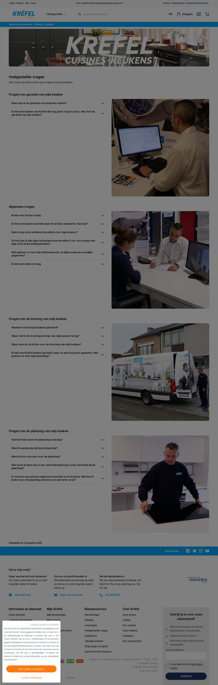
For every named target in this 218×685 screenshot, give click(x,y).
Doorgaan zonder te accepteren (44, 624)
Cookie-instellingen (31, 677)
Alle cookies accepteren (31, 669)
